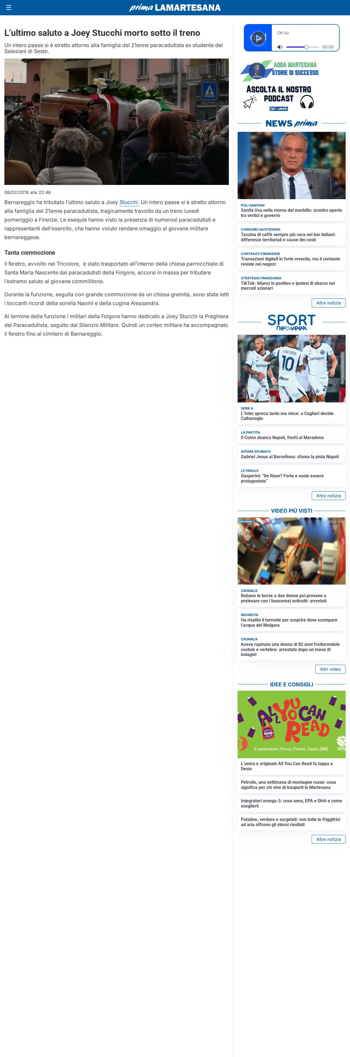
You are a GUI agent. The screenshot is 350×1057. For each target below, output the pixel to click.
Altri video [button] (330, 669)
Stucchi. (129, 202)
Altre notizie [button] (328, 303)
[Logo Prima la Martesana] (174, 8)
